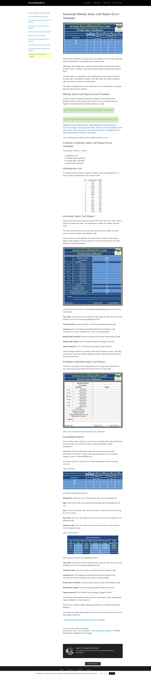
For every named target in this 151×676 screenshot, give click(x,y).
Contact (70, 669)
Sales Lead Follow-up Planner (106, 127)
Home (75, 630)
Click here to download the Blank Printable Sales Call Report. (84, 431)
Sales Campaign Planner (86, 127)
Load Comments (92, 663)
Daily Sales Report (79, 130)
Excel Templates (84, 630)
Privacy (80, 669)
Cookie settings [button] (103, 673)
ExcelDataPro (36, 2)
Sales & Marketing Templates (80, 628)
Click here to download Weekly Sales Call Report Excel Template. (90, 110)
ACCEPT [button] (112, 673)
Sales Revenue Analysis (95, 130)
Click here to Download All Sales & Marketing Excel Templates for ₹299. (92, 119)
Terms (89, 669)
